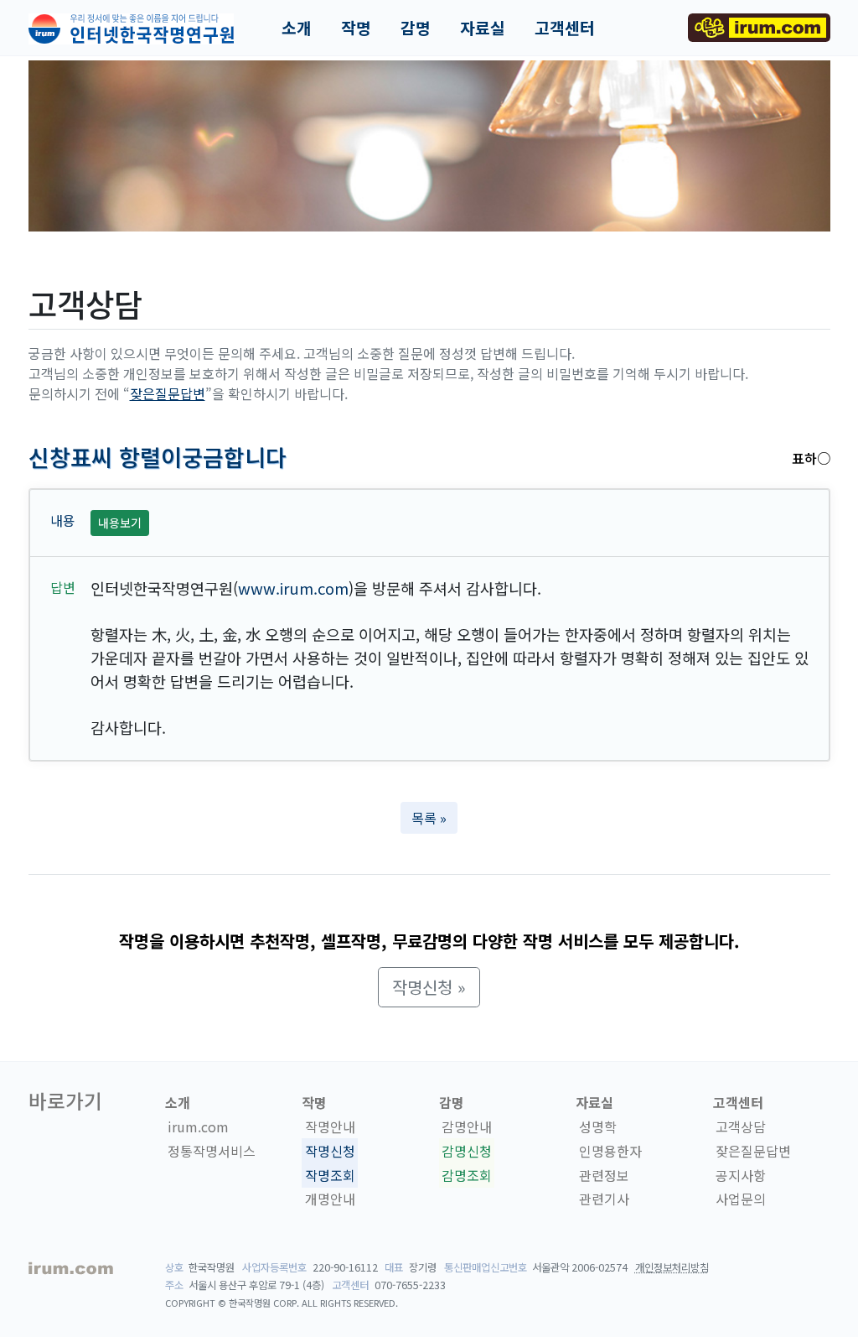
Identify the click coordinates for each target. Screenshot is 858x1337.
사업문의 (741, 1199)
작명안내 (330, 1126)
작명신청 (330, 1151)
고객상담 (741, 1126)
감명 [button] (416, 27)
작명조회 (330, 1175)
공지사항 (741, 1175)
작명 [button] (356, 27)
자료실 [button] (482, 27)
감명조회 (467, 1175)
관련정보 (604, 1175)
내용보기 (120, 522)
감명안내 (467, 1126)
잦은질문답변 (167, 393)
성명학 (598, 1126)
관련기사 (604, 1199)
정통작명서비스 (212, 1151)
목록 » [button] (429, 818)
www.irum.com (293, 588)
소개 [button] (297, 27)
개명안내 (330, 1199)
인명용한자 (610, 1151)
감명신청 (467, 1151)
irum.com (198, 1126)
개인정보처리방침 (672, 1267)
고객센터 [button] (565, 27)
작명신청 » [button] (429, 987)
